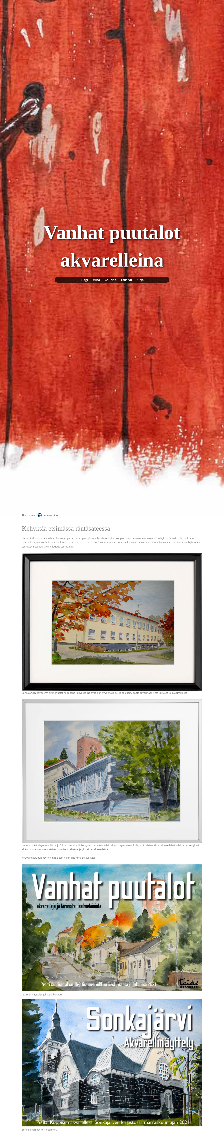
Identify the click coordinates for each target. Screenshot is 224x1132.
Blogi (84, 280)
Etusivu (126, 280)
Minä (96, 280)
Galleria (110, 280)
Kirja (140, 280)
